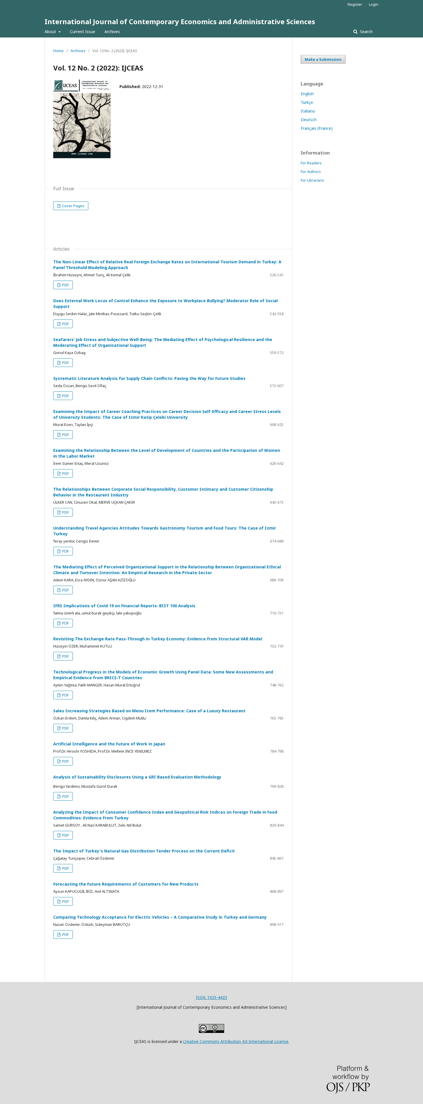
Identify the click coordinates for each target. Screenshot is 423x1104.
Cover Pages (72, 205)
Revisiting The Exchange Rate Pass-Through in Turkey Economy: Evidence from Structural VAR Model (157, 639)
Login (373, 4)
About (51, 31)
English (307, 93)
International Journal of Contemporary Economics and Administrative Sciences (180, 21)
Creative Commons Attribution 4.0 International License (235, 1041)
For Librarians (312, 180)
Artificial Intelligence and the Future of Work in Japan (109, 744)
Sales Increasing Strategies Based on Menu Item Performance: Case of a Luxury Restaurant (149, 710)
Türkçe (307, 102)
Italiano (308, 111)
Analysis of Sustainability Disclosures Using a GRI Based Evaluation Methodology (137, 777)
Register (355, 4)
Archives (112, 31)
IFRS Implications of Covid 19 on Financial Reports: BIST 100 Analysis (124, 605)
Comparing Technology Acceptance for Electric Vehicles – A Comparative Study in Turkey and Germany (160, 917)
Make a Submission (323, 59)
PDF (65, 285)
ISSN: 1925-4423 (211, 997)
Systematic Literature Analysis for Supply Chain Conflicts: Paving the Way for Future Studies (149, 378)
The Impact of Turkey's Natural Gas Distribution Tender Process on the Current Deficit (144, 851)
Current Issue (82, 31)
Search (366, 31)
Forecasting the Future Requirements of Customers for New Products (126, 884)
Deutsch (309, 119)
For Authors (311, 171)
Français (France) (317, 128)
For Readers (311, 162)
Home (58, 50)
